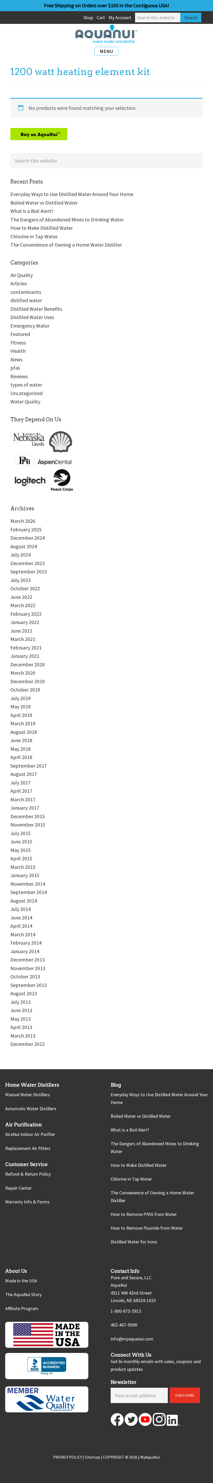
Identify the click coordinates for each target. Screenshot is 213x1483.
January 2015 (24, 875)
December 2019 (27, 681)
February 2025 (26, 529)
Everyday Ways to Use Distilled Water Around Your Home (71, 194)
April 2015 (21, 858)
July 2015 (20, 833)
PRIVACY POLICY (67, 1457)
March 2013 (22, 1035)
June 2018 (21, 740)
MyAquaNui (150, 1457)
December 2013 (27, 959)
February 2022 (26, 614)
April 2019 (21, 715)
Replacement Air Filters (27, 1148)
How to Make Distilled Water (41, 228)
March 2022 (22, 605)
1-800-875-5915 (126, 1311)
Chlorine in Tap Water (34, 236)
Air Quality (21, 275)
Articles (18, 283)
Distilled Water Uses (32, 317)
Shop (88, 18)
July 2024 (20, 554)
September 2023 (28, 571)
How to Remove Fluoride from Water (147, 1228)
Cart (101, 18)
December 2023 (27, 563)
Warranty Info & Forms (27, 1202)
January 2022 (24, 622)
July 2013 (20, 1002)
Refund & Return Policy (28, 1174)
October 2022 (25, 588)
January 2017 (24, 807)
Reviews (19, 376)
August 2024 (23, 546)
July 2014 (20, 909)
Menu (106, 51)
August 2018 (23, 732)
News (16, 359)
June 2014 (21, 917)
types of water (26, 384)
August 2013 (23, 993)
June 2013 (21, 1010)
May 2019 (20, 706)
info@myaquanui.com (132, 1339)
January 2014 (24, 951)
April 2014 (21, 926)
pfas (15, 367)
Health (18, 351)
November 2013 (27, 968)
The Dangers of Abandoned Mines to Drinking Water (67, 219)
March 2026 (22, 521)
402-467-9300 (124, 1325)
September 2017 (28, 765)
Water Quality (25, 401)
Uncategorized (26, 393)
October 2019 (25, 689)
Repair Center (18, 1188)
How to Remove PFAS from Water (144, 1214)
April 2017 (21, 791)
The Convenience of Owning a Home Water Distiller (66, 244)
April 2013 (21, 1027)
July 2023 (20, 580)
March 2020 (22, 672)
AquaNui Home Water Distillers (106, 34)
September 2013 (28, 985)
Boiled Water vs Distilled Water (44, 202)
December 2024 (27, 537)
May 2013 (20, 1018)
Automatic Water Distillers (30, 1109)
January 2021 (24, 656)
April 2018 (21, 757)
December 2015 (27, 816)
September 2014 (28, 892)
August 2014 (23, 900)
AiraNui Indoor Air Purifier (30, 1134)
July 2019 (20, 698)
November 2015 (27, 824)
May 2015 (20, 850)
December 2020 (27, 664)
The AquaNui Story (23, 1294)
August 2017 (23, 774)
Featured (20, 334)
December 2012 (27, 1044)
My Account (120, 18)
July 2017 (20, 782)
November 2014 (27, 884)
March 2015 (22, 867)
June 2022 (21, 597)
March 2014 (22, 934)
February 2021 (26, 647)
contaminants (25, 292)
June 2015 (21, 841)
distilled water (26, 300)
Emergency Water (29, 325)
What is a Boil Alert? (32, 211)
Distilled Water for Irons (134, 1242)
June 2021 (21, 630)
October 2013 (25, 976)
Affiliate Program (21, 1308)
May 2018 (20, 749)
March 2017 (22, 799)
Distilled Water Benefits (36, 309)
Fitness (18, 342)
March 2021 (22, 639)
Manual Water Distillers (27, 1095)
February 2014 (26, 942)
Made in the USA (21, 1281)
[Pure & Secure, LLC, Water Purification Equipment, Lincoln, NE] (46, 1366)
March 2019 (22, 723)
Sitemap (92, 1457)
